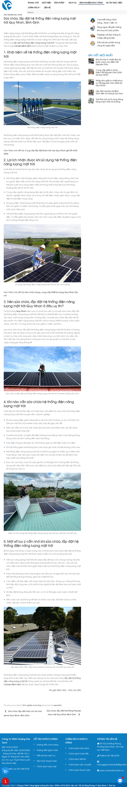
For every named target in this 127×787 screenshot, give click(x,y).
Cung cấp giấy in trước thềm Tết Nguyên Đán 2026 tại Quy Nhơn (109, 72)
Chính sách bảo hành (78, 748)
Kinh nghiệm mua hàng (91, 2)
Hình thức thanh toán (47, 760)
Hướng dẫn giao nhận (47, 750)
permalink (58, 705)
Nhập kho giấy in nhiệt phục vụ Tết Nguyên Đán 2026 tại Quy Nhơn (109, 82)
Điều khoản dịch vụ (46, 755)
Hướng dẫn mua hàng (47, 744)
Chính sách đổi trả (77, 759)
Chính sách (33, 7)
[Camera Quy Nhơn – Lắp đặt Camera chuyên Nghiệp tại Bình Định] (12, 5)
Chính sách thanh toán (79, 769)
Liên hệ (47, 7)
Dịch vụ (73, 2)
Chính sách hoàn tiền (78, 753)
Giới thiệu (46, 2)
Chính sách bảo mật (46, 766)
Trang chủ (33, 2)
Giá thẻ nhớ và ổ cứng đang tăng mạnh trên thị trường (109, 100)
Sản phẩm (59, 2)
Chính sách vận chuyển (79, 764)
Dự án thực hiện (114, 2)
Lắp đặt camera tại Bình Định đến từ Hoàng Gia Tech (109, 92)
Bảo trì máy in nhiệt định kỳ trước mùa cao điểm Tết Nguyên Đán (108, 61)
